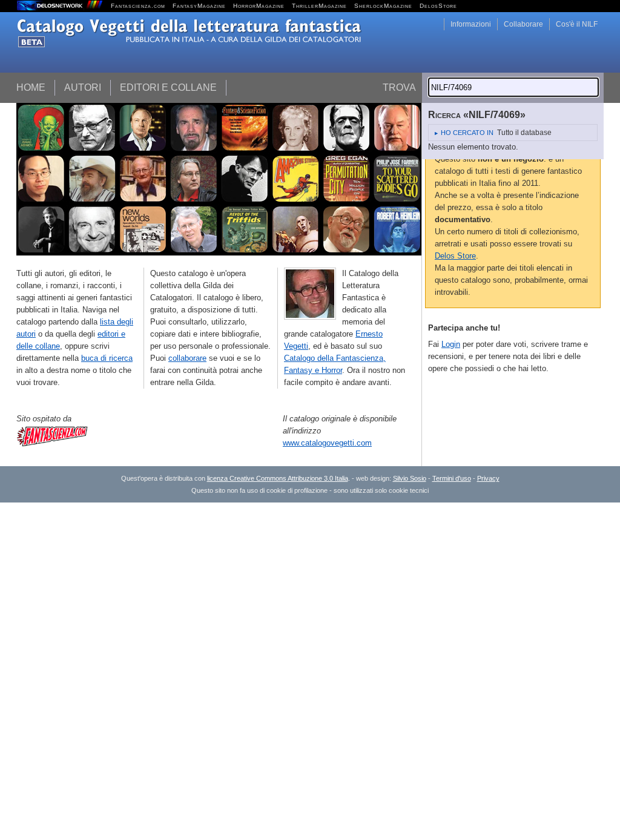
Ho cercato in (467, 132)
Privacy (488, 478)
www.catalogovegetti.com (327, 442)
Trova (399, 87)
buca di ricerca (107, 358)
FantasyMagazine (199, 5)
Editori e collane (168, 87)
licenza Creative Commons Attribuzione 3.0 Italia (277, 478)
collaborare (187, 358)
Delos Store (455, 255)
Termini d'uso (451, 478)
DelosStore (438, 5)
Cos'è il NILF (577, 24)
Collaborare (523, 24)
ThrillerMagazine (319, 5)
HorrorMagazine (259, 5)
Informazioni (470, 24)
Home (30, 87)
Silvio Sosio (409, 478)
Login (450, 344)
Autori (82, 87)
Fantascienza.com (138, 5)
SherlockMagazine (383, 5)
